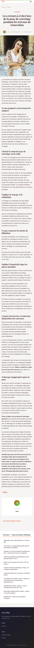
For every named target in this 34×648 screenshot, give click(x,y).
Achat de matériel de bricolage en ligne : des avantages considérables (16, 568)
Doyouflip (6, 612)
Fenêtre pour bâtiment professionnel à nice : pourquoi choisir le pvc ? (16, 557)
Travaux (9, 7)
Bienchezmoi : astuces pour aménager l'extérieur (15, 597)
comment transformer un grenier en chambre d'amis (17, 574)
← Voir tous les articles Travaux (11, 521)
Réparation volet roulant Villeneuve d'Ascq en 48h (17, 541)
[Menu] (30, 1)
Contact (4, 637)
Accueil (3, 7)
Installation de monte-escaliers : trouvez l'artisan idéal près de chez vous (15, 586)
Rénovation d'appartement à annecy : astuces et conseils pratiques (16, 592)
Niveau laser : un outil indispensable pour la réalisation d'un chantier (16, 546)
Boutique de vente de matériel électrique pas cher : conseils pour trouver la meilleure (17, 552)
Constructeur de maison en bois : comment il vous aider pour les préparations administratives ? (17, 580)
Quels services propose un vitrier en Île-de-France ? (16, 563)
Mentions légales (6, 635)
